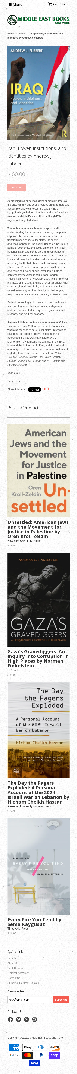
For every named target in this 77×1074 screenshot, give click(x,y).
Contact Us (13, 978)
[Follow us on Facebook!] (11, 1021)
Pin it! (47, 389)
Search (11, 958)
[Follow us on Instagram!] (35, 1021)
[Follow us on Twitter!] (19, 1021)
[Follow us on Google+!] (27, 1021)
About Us (12, 963)
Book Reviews (15, 968)
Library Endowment (18, 973)
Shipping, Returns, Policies (23, 983)
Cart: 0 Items (60, 4)
